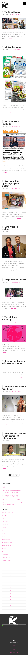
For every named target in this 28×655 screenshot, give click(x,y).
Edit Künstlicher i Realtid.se (11, 122)
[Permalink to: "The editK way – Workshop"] (14, 333)
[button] (24, 3)
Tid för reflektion (12, 12)
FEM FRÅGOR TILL (7, 521)
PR (13, 14)
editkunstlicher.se (14, 652)
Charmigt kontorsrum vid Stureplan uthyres (13, 362)
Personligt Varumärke (7, 545)
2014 (3, 605)
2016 (3, 599)
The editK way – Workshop (10, 318)
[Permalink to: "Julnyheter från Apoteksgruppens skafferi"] (14, 200)
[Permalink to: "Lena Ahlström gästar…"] (14, 246)
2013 (3, 608)
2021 (3, 584)
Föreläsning (5, 524)
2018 (3, 593)
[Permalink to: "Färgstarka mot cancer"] (14, 292)
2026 (3, 569)
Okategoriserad (16, 49)
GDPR (14, 649)
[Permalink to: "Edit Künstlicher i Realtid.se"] (14, 146)
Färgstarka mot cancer (15, 279)
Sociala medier (5, 557)
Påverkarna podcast (7, 542)
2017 (3, 596)
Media (3, 536)
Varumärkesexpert (6, 560)
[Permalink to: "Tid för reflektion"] (14, 23)
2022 (3, 581)
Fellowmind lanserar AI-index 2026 (11, 499)
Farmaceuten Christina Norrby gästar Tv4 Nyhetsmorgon (14, 435)
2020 (3, 587)
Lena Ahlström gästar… (10, 228)
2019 (3, 590)
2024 (3, 575)
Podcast (4, 548)
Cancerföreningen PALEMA (9, 512)
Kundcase (4, 533)
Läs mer (10, 38)
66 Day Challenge (12, 47)
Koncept (4, 527)
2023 (3, 578)
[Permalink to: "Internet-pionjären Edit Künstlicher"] (14, 403)
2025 (3, 572)
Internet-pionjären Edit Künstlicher (14, 387)
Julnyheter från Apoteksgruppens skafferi (10, 183)
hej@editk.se (14, 645)
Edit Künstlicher (6, 518)
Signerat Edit (17, 14)
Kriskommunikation (7, 530)
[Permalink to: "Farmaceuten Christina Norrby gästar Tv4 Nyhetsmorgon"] (14, 450)
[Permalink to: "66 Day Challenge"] (14, 77)
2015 (3, 602)
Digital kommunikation (8, 515)
